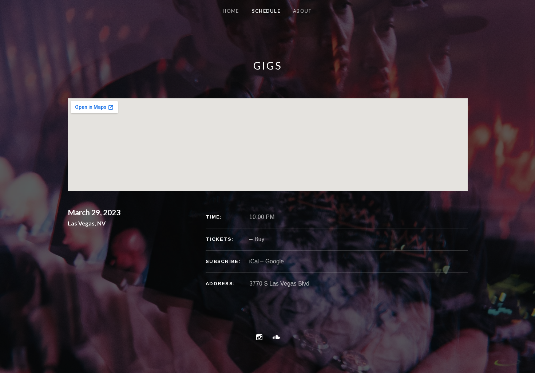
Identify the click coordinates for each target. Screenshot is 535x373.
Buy (259, 239)
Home (231, 11)
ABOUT (302, 11)
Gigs (267, 65)
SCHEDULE (266, 11)
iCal (254, 261)
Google (274, 261)
